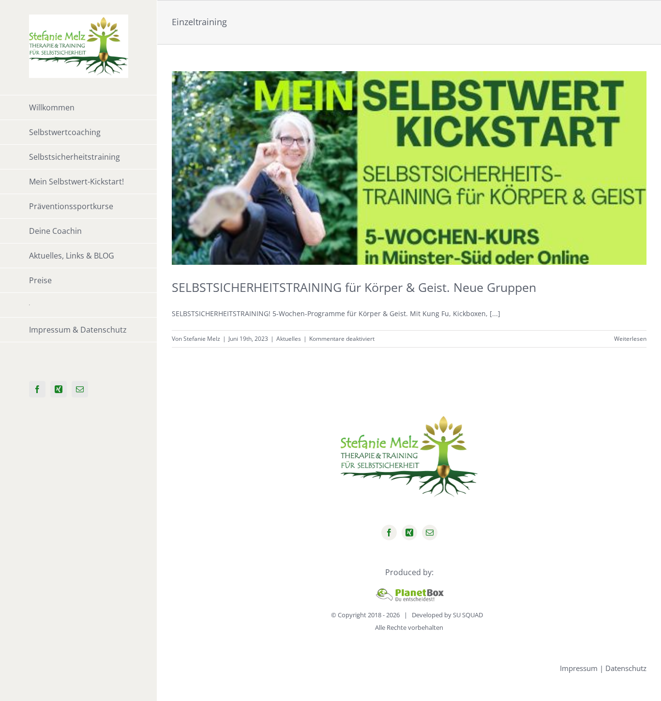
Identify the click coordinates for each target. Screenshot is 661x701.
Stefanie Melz (201, 339)
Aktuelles (288, 339)
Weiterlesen (630, 339)
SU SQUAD (468, 614)
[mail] (429, 532)
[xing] (409, 532)
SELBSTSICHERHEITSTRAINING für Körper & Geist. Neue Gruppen (354, 287)
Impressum (579, 668)
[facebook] (389, 532)
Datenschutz (625, 668)
